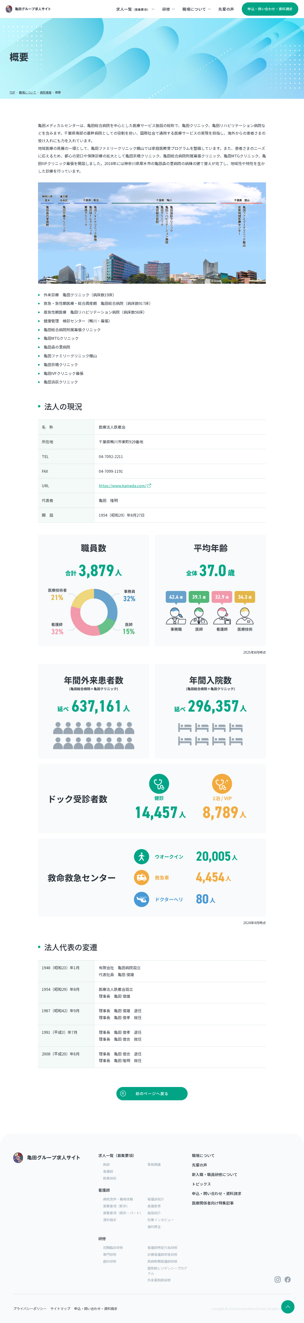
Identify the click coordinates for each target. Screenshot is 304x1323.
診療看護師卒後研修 (162, 1254)
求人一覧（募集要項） (117, 1155)
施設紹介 (154, 1212)
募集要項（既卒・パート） (123, 1212)
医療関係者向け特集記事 (213, 1203)
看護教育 (154, 1206)
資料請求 (109, 1219)
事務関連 (154, 1164)
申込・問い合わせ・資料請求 (216, 1193)
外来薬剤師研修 (159, 1280)
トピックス (201, 1184)
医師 (106, 1164)
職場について (27, 92)
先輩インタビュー (160, 1219)
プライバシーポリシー (30, 1308)
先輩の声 (199, 1165)
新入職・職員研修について (215, 1174)
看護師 (108, 1171)
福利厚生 (154, 1226)
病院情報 (45, 92)
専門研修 (109, 1254)
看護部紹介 (155, 1199)
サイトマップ (60, 1308)
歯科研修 (109, 1261)
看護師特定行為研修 (162, 1247)
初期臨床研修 (113, 1247)
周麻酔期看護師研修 (162, 1261)
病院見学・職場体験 (118, 1199)
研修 (102, 1238)
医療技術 (109, 1178)
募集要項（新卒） (116, 1206)
